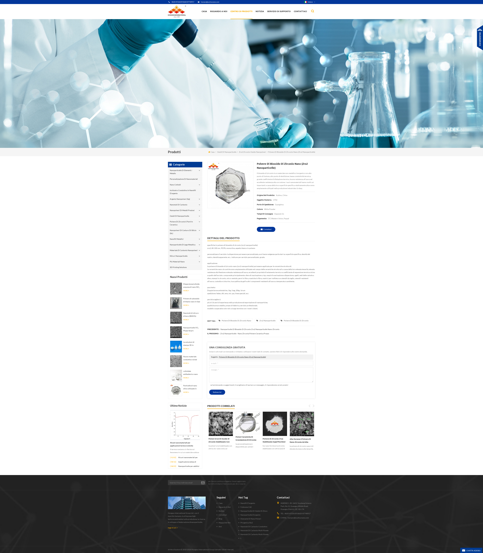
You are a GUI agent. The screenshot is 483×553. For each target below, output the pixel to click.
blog (220, 519)
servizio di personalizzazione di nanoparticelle (223, 16)
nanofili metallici (177, 239)
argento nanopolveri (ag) (244, 16)
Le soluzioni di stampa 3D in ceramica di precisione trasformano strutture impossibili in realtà (191, 344)
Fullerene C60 (246, 507)
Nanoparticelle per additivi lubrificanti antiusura (188, 466)
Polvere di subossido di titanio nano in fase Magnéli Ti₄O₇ (191, 300)
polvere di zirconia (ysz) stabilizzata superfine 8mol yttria (220, 441)
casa (204, 11)
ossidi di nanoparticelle (226, 152)
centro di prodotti (241, 11)
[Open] (480, 37)
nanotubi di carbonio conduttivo (253, 526)
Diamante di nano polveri (250, 519)
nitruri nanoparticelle (178, 256)
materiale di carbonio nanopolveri (184, 250)
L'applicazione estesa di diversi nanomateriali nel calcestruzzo (188, 462)
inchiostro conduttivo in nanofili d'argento (183, 191)
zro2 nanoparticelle (267, 321)
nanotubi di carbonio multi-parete (254, 530)
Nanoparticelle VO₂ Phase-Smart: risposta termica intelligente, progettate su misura (191, 329)
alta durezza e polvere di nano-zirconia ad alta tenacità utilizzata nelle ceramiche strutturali (246, 441)
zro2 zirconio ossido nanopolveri (252, 152)
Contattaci (300, 11)
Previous (309, 406)
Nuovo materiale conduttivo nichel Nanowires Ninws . (190, 358)
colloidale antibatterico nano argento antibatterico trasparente (191, 373)
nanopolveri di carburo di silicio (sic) (183, 231)
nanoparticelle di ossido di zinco (253, 511)
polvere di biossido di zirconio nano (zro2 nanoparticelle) (242, 357)
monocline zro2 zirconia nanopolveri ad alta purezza (275, 440)
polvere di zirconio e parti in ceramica (244, 15)
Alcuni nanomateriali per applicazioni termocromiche (181, 444)
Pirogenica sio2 (246, 523)
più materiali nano (177, 262)
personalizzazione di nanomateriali (184, 179)
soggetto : (238, 357)
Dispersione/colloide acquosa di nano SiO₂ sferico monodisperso (191, 286)
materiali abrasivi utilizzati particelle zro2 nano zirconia (301, 441)
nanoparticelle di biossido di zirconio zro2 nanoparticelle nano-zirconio (249, 329)
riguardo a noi (218, 11)
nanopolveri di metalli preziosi (182, 210)
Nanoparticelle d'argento (250, 515)
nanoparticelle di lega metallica (182, 245)
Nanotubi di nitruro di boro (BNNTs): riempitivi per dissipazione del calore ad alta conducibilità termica (191, 315)
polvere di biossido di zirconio (296, 321)
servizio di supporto (279, 11)
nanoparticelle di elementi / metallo (242, 18)
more (185, 291)
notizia (260, 11)
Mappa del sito (225, 523)
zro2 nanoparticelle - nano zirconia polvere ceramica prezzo (244, 333)
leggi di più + (173, 528)
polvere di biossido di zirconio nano (236, 321)
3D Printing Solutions (178, 267)
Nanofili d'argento (247, 503)
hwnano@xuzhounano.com (210, 2)
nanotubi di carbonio (178, 205)
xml (220, 526)
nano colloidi (175, 185)
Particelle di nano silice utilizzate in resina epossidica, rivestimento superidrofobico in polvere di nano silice (191, 387)
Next (313, 406)
